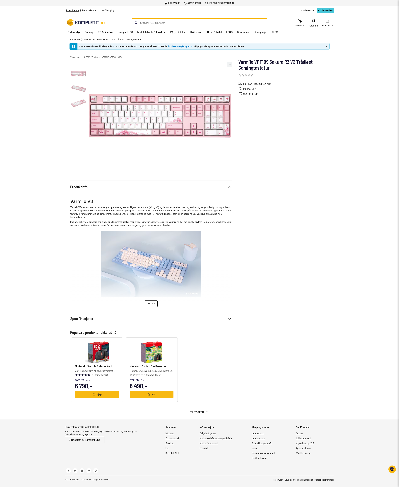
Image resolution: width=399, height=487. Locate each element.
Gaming (89, 32)
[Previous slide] (90, 116)
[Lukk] (326, 46)
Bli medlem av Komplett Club (84, 439)
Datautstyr (74, 32)
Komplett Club (172, 453)
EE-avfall (204, 448)
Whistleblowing (303, 453)
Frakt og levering (260, 458)
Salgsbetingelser (208, 433)
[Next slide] (229, 116)
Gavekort (170, 443)
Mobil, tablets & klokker (151, 32)
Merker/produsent (209, 443)
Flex (167, 448)
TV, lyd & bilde (178, 32)
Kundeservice (258, 438)
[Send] (136, 23)
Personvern (277, 480)
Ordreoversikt (172, 438)
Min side (170, 433)
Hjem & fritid (214, 32)
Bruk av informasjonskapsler (299, 480)
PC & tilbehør (105, 32)
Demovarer (244, 32)
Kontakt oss (258, 433)
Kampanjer (261, 32)
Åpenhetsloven (303, 448)
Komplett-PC (125, 32)
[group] (160, 115)
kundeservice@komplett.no (180, 46)
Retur (254, 448)
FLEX (275, 32)
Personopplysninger (324, 480)
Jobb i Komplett (303, 438)
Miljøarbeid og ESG (305, 443)
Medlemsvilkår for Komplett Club (216, 438)
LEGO (229, 32)
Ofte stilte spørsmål (262, 443)
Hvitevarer (196, 32)
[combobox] (199, 22)
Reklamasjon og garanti (263, 453)
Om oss (299, 433)
